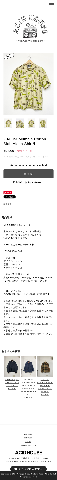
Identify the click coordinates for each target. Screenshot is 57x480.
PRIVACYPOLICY (28, 445)
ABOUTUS (28, 434)
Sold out (28, 173)
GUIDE (28, 442)
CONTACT (28, 438)
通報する (7, 204)
